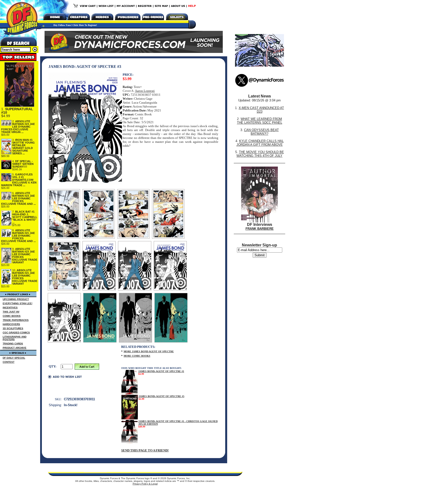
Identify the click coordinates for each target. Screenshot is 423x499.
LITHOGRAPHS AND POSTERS (14, 338)
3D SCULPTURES (13, 328)
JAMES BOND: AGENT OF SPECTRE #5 (161, 396)
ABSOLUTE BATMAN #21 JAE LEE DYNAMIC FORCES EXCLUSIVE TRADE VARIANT (24, 277)
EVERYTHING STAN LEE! (17, 303)
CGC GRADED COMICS (16, 332)
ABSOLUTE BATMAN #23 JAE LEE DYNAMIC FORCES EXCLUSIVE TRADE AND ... (18, 198)
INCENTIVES (10, 307)
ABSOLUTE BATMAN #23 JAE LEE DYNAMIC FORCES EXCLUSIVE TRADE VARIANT (24, 255)
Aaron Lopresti (145, 91)
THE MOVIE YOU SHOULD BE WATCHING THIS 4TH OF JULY (260, 154)
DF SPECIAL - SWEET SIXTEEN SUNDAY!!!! (23, 164)
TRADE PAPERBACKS (16, 320)
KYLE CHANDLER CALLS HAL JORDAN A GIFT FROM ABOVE (260, 142)
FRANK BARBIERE (260, 229)
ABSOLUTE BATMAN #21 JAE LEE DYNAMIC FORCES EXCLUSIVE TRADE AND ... (18, 236)
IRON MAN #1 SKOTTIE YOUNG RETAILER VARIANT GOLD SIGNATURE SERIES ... (23, 146)
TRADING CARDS (13, 343)
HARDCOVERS (11, 324)
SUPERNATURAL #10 (17, 110)
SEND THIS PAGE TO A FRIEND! (145, 450)
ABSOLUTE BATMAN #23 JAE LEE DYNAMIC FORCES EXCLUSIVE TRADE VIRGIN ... (18, 127)
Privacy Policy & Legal (145, 483)
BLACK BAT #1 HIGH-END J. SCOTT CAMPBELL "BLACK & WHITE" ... (24, 217)
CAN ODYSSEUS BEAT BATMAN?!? (261, 131)
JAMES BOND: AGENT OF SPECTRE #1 (161, 371)
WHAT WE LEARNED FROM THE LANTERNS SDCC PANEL (259, 120)
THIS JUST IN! (11, 311)
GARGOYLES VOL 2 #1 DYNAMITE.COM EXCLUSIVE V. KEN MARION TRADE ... (18, 180)
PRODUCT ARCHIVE (14, 347)
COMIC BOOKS (12, 316)
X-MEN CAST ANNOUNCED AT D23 (261, 109)
